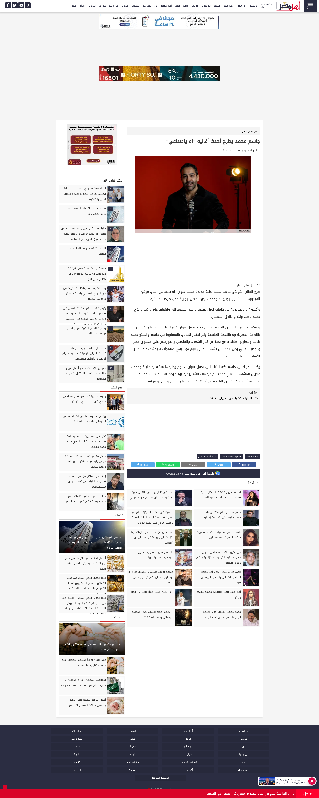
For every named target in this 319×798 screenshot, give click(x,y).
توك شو (147, 6)
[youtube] (21, 5)
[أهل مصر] (288, 6)
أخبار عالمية (166, 6)
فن (155, 6)
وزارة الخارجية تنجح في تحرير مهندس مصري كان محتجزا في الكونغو (250, 793)
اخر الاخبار (241, 6)
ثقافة (77, 762)
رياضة (186, 6)
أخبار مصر (228, 6)
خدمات (125, 6)
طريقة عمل (243, 770)
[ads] (159, 22)
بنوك (177, 6)
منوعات (92, 6)
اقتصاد (217, 6)
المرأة (82, 6)
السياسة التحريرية (160, 778)
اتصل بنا (77, 770)
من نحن (132, 770)
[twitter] (15, 5)
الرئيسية (253, 6)
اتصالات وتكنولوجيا (188, 762)
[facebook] (8, 5)
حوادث (195, 6)
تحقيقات (135, 6)
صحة (74, 6)
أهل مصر (188, 770)
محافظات (206, 6)
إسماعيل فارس (243, 285)
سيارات (102, 6)
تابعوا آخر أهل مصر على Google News (190, 473)
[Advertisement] (193, 257)
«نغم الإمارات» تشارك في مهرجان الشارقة (234, 398)
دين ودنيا (113, 6)
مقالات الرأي (132, 762)
